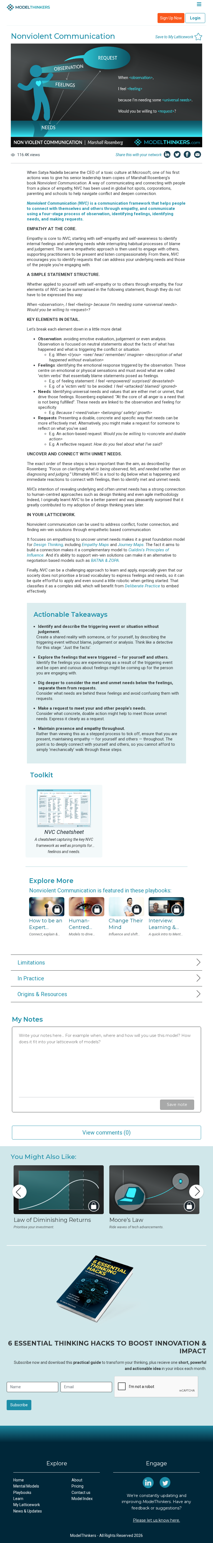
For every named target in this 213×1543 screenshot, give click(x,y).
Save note (177, 1104)
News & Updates (27, 1511)
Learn (18, 1498)
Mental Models (26, 1486)
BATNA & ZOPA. (105, 560)
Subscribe (19, 1405)
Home (18, 1480)
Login (195, 18)
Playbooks (22, 1492)
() (106, 1132)
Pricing (77, 1486)
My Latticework (26, 1505)
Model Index (82, 1498)
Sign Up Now (171, 18)
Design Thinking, (49, 544)
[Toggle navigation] (199, 5)
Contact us (81, 1492)
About (77, 1480)
